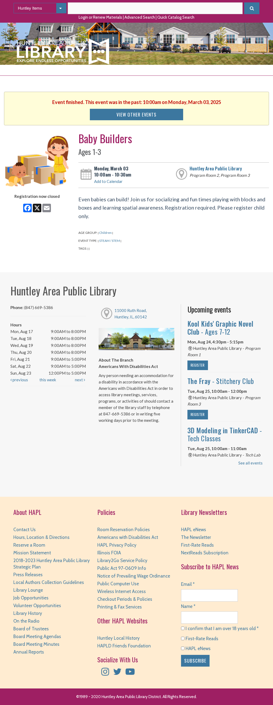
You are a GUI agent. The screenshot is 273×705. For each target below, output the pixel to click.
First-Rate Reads (197, 545)
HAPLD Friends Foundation (124, 645)
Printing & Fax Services (119, 607)
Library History (27, 613)
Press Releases (28, 574)
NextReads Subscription (204, 552)
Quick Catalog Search (175, 17)
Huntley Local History (118, 638)
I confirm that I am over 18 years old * (221, 628)
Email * (188, 584)
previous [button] (20, 379)
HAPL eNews (193, 529)
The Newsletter (196, 537)
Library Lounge (28, 590)
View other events (136, 114)
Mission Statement (32, 552)
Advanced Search (140, 17)
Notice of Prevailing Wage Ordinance (133, 576)
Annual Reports (28, 652)
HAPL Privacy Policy (116, 545)
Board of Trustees (31, 628)
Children (105, 233)
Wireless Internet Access (121, 591)
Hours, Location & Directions (41, 537)
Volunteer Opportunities (37, 605)
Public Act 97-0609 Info (121, 568)
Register (198, 365)
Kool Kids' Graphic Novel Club (220, 328)
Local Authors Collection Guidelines (48, 582)
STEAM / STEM (109, 241)
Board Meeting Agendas (37, 636)
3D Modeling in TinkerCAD (224, 434)
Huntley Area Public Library (216, 168)
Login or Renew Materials (100, 17)
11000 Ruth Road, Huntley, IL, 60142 (130, 313)
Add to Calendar (108, 181)
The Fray (220, 381)
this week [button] (47, 379)
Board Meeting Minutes (36, 644)
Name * (188, 606)
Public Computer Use (118, 583)
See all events (250, 462)
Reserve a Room (29, 545)
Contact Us (24, 529)
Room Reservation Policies (123, 529)
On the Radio (26, 621)
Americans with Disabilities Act (127, 537)
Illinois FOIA (109, 552)
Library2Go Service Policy (122, 560)
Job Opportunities (31, 597)
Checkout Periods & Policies (124, 599)
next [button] (79, 379)
